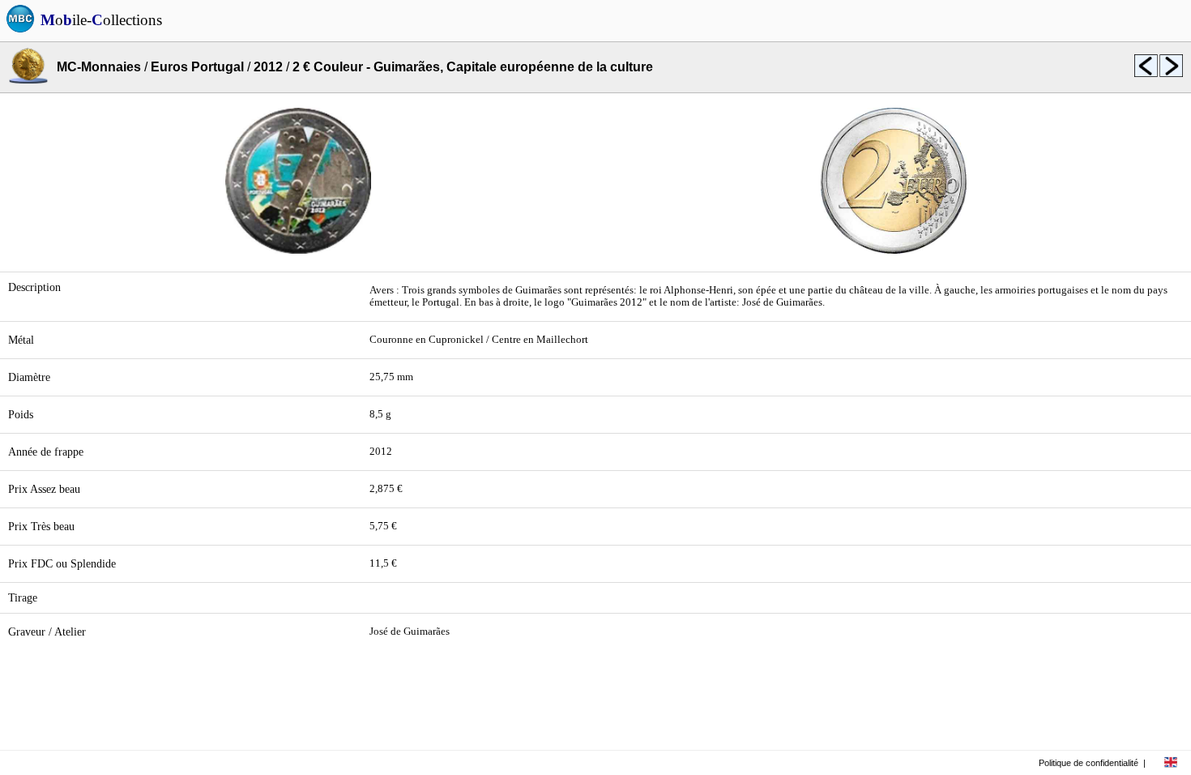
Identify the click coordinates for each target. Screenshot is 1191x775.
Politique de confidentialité (1088, 763)
